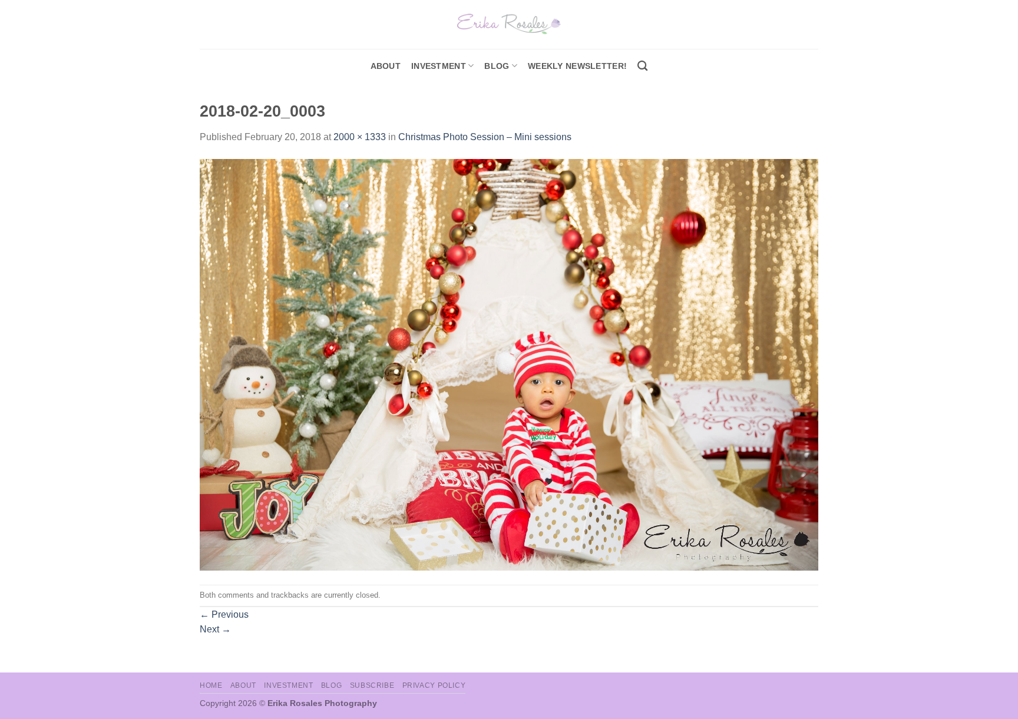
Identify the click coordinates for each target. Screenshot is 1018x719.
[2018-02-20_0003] (509, 364)
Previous (224, 614)
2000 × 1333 (359, 137)
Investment (288, 685)
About (386, 66)
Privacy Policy (434, 685)
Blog (496, 66)
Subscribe (372, 685)
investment (438, 66)
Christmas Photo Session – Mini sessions (484, 137)
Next (215, 629)
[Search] (642, 66)
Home (211, 685)
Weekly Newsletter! (577, 66)
